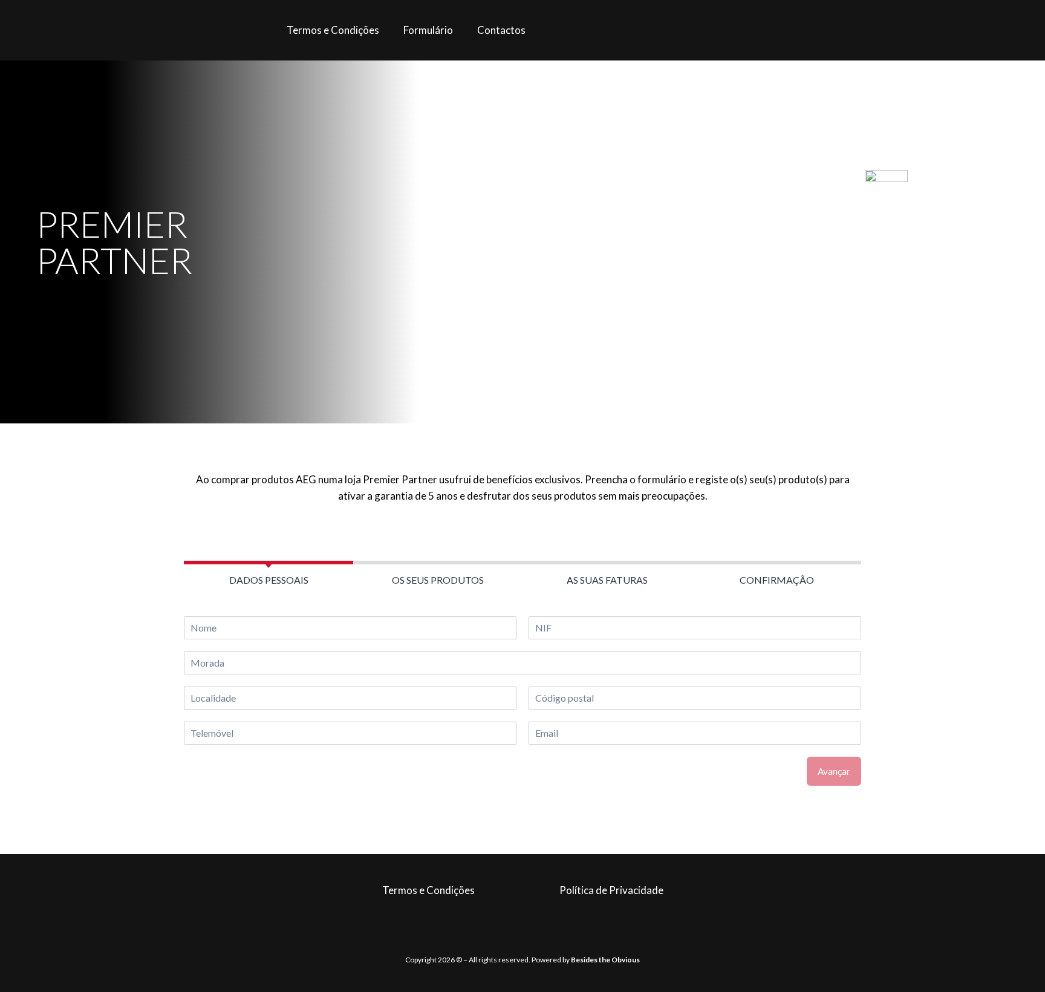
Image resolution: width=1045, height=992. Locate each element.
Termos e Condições (333, 30)
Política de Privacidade (611, 890)
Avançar (834, 771)
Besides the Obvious (605, 959)
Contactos (501, 30)
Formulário (428, 30)
